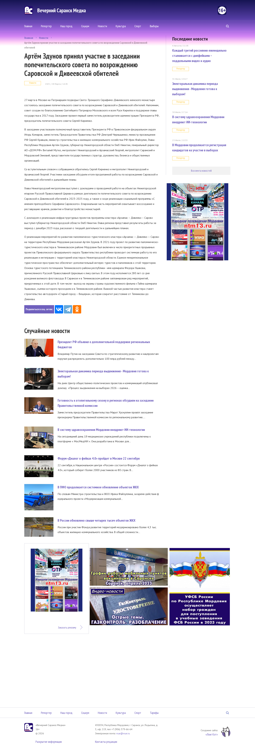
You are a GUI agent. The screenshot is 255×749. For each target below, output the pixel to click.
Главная (28, 26)
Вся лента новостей (201, 170)
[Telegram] (68, 309)
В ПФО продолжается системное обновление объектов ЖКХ (98, 487)
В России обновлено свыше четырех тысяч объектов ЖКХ (96, 520)
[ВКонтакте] (59, 309)
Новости (102, 26)
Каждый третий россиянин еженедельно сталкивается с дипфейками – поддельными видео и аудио (199, 55)
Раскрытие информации (49, 742)
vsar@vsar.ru (123, 733)
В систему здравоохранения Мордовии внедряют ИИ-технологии (101, 429)
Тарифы (154, 713)
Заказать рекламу (67, 627)
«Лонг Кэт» (212, 734)
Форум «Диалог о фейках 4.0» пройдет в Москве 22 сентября (99, 458)
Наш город (66, 26)
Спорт (137, 26)
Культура (121, 26)
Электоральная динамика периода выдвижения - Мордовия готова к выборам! (195, 88)
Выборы (154, 26)
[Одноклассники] (77, 309)
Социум (85, 26)
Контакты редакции (106, 742)
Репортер (46, 26)
